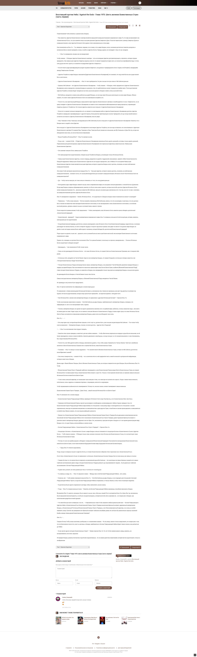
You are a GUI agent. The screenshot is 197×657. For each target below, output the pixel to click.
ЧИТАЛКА (81, 2)
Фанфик (83, 8)
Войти (128, 8)
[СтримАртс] (65, 2)
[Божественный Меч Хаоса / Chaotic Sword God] (124, 620)
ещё (105, 8)
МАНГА (96, 2)
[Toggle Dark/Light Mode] (140, 25)
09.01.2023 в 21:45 (66, 607)
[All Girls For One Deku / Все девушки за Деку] (58, 620)
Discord (103, 643)
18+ (57, 8)
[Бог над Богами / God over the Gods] (102, 620)
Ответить (110, 597)
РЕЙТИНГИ (103, 2)
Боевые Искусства (66, 8)
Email (76, 580)
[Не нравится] (63, 604)
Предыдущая (112, 27)
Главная (58, 22)
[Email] (98, 637)
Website (97, 580)
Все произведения (67, 22)
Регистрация (136, 8)
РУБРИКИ (113, 2)
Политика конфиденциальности (105, 648)
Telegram (97, 643)
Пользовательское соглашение (84, 648)
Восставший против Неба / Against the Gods (86, 22)
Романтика (91, 8)
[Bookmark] (136, 25)
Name (57, 580)
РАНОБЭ (89, 2)
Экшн (99, 8)
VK (93, 643)
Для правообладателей (124, 648)
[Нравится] (63, 602)
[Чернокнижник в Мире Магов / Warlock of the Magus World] (80, 620)
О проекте (69, 648)
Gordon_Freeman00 (67, 597)
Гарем (76, 8)
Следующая (122, 27)
